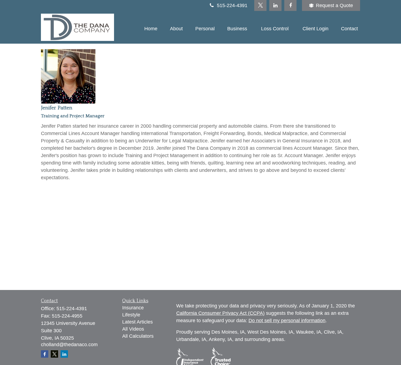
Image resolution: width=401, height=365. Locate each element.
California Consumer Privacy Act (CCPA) (220, 313)
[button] (151, 28)
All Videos (133, 329)
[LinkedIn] (275, 5)
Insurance (133, 307)
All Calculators (138, 336)
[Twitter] (260, 5)
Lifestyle (131, 315)
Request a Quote (334, 5)
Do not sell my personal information (287, 320)
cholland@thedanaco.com (69, 344)
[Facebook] (290, 5)
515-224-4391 (232, 5)
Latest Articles (137, 322)
